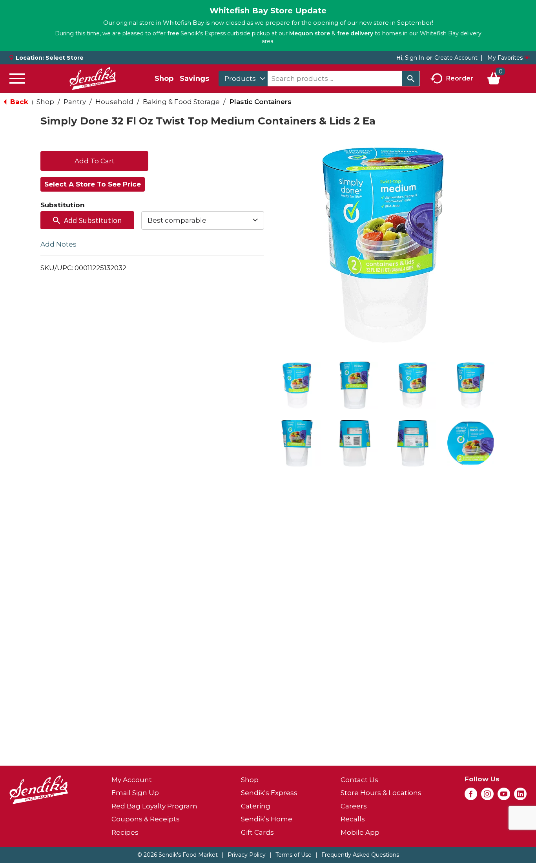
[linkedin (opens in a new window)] (520, 796)
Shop (164, 78)
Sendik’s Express (269, 793)
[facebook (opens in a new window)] (471, 796)
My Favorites (505, 57)
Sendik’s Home (266, 819)
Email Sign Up (135, 793)
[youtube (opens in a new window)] (504, 796)
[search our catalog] (410, 78)
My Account (131, 780)
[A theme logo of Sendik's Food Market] (92, 78)
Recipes (125, 832)
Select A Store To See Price (92, 184)
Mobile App (360, 832)
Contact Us (359, 780)
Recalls (353, 819)
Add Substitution (93, 220)
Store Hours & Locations (381, 793)
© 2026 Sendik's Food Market (177, 854)
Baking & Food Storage (181, 102)
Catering (255, 806)
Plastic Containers (260, 102)
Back (18, 102)
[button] (297, 385)
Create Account (456, 57)
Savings (194, 78)
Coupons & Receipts (145, 819)
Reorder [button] (459, 78)
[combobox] (243, 78)
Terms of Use (293, 854)
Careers (354, 806)
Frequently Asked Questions (360, 854)
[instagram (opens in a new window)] (487, 796)
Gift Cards (257, 832)
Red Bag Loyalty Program (154, 806)
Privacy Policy (247, 854)
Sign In (414, 57)
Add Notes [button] (58, 244)
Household (114, 102)
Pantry (75, 102)
